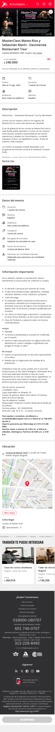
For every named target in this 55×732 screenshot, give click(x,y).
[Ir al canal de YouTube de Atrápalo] (37, 671)
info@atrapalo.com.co (30, 648)
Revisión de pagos (27, 612)
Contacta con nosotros (27, 609)
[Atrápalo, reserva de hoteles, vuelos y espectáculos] (4, 4)
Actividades (4, 536)
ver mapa (37, 53)
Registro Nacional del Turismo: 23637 (19, 706)
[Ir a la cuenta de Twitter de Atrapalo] (22, 671)
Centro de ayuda (27, 605)
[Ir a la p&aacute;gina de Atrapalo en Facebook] (27, 671)
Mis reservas (27, 602)
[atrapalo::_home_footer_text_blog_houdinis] (16, 671)
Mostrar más (8, 161)
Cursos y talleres (45, 536)
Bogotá (33, 536)
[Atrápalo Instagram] (32, 671)
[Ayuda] (43, 4)
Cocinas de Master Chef (17, 453)
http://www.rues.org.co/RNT (27, 711)
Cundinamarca (21, 536)
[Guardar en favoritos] (51, 12)
